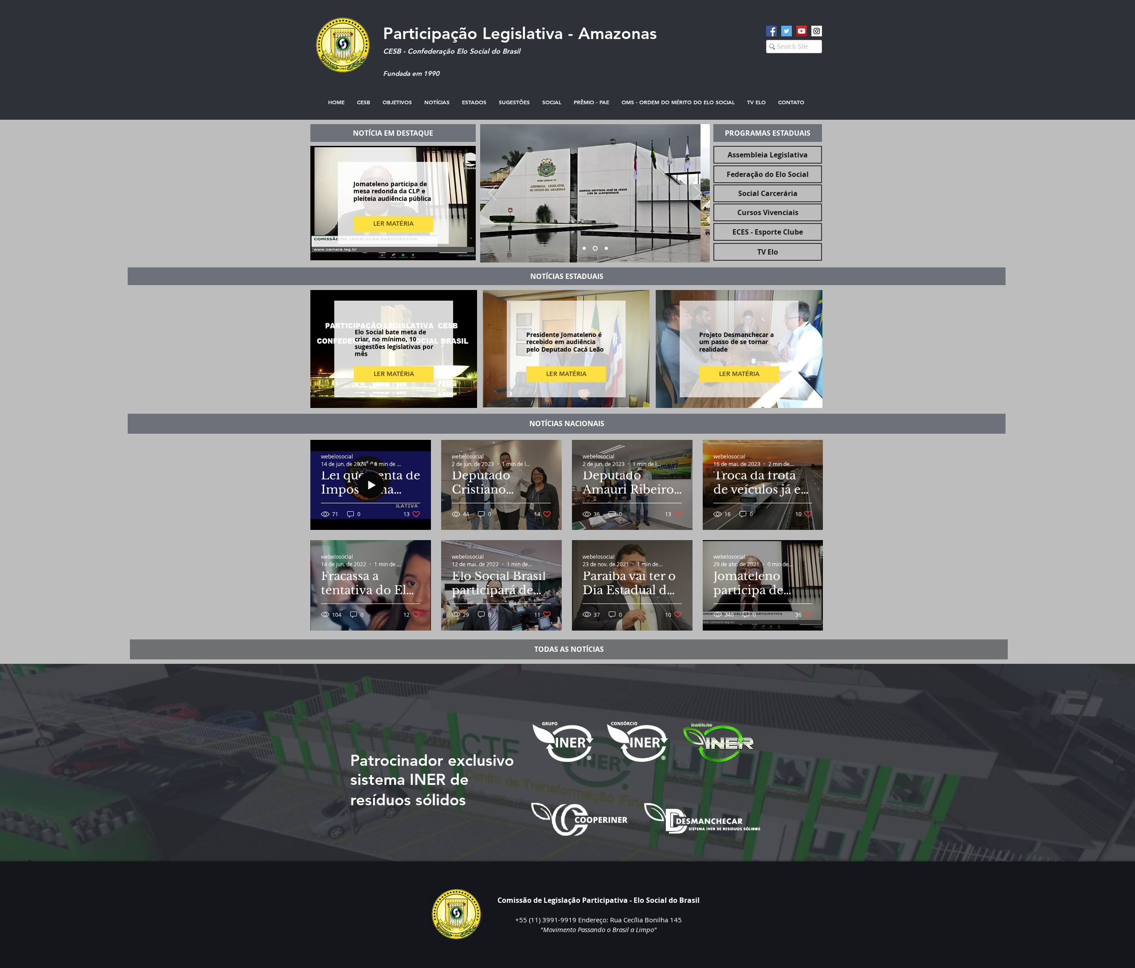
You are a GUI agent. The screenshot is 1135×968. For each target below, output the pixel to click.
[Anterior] (493, 193)
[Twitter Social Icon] (786, 31)
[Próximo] (697, 193)
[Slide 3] (606, 248)
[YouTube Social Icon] (801, 31)
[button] (514, 102)
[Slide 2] (595, 248)
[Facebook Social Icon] (771, 31)
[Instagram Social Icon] (816, 31)
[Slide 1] (584, 248)
